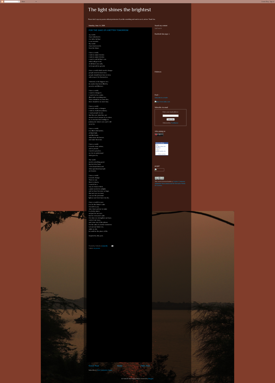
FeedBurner (174, 123)
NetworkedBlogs (160, 143)
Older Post (145, 366)
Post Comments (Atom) (104, 370)
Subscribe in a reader (161, 97)
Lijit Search (158, 28)
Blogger (150, 378)
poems (157, 151)
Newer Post (94, 366)
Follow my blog (161, 154)
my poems (97, 248)
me (165, 151)
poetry (161, 151)
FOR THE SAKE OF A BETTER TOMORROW (108, 30)
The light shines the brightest (119, 9)
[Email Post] (112, 246)
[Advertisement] (171, 203)
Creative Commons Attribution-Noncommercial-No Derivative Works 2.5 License (170, 183)
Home (119, 366)
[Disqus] (119, 277)
